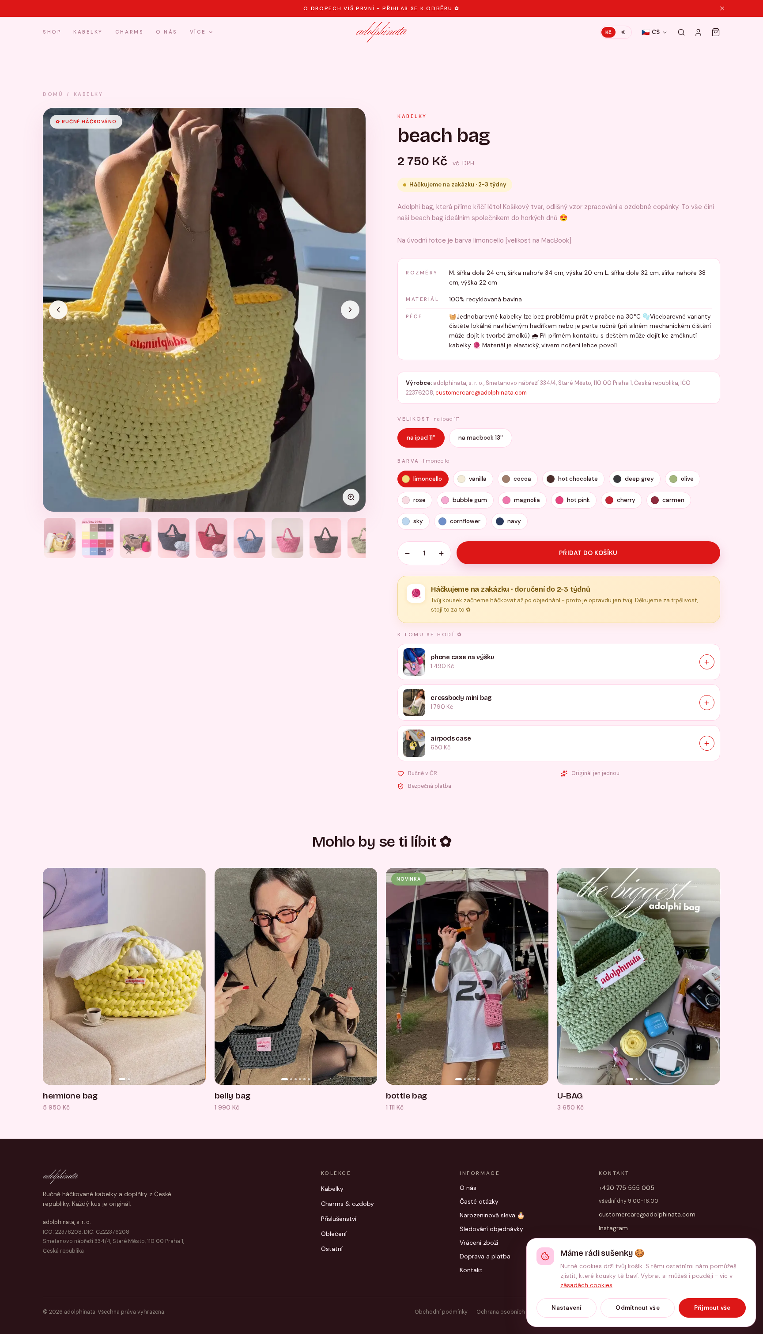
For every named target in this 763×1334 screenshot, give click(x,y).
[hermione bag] (124, 976)
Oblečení (334, 1234)
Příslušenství (338, 1219)
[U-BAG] (638, 976)
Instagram (613, 1228)
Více (198, 32)
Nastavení (566, 1307)
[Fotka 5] (211, 538)
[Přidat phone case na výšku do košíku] (706, 661)
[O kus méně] (407, 553)
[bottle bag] (467, 976)
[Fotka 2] (97, 538)
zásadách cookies (586, 1285)
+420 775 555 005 (626, 1188)
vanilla (478, 479)
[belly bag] (296, 976)
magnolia (527, 500)
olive (687, 479)
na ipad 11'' (421, 437)
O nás (167, 32)
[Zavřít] (722, 9)
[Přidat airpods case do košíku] (706, 743)
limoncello (427, 479)
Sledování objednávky (491, 1229)
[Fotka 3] (135, 538)
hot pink (578, 500)
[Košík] (715, 32)
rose (419, 500)
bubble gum (470, 500)
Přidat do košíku (588, 553)
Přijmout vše (712, 1307)
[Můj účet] (698, 32)
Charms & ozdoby (347, 1204)
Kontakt (471, 1270)
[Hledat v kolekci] (681, 32)
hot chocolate (578, 479)
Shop (52, 32)
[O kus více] (441, 553)
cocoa (522, 479)
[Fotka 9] (363, 538)
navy (514, 521)
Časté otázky (479, 1201)
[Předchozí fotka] (58, 309)
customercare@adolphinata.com (481, 392)
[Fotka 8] (325, 538)
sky (418, 521)
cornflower (465, 521)
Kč (608, 32)
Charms (129, 32)
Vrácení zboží (479, 1243)
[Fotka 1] (59, 538)
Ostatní (332, 1249)
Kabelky (88, 32)
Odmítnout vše (637, 1307)
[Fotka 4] (173, 538)
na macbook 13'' (480, 437)
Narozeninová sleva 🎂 (492, 1215)
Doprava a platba (485, 1256)
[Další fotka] (350, 309)
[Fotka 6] (249, 538)
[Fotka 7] (287, 538)
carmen (673, 500)
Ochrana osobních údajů (508, 1311)
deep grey (639, 479)
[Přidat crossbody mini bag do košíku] (706, 702)
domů (53, 94)
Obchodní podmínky (441, 1311)
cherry (626, 500)
